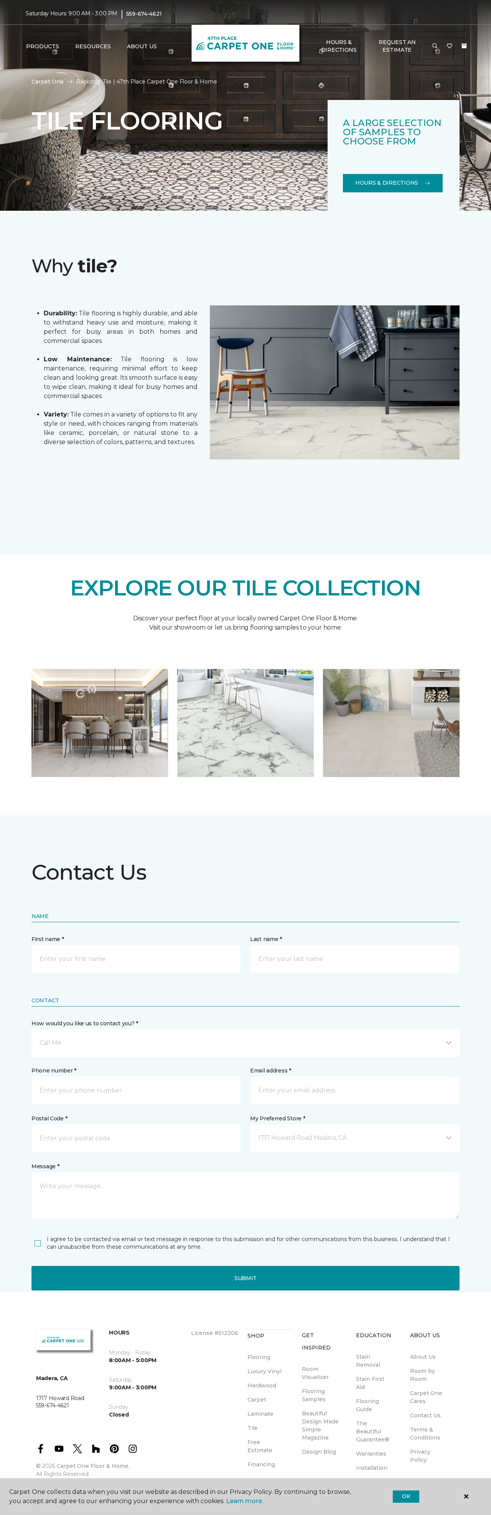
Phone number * (53, 1070)
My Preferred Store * (277, 1118)
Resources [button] (93, 46)
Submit (245, 1278)
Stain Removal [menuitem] (368, 1360)
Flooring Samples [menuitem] (314, 1395)
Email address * (270, 1070)
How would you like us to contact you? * (84, 1023)
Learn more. (244, 1501)
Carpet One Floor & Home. (93, 1466)
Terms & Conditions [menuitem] (425, 1433)
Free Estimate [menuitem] (259, 1446)
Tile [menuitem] (252, 1428)
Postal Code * (49, 1118)
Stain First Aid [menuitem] (370, 1383)
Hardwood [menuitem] (261, 1385)
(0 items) (464, 46)
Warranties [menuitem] (371, 1453)
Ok (406, 1496)
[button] (435, 46)
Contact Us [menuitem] (425, 1415)
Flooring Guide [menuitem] (367, 1405)
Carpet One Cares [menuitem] (426, 1397)
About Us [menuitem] (423, 1356)
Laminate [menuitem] (260, 1413)
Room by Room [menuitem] (422, 1374)
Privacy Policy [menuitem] (420, 1455)
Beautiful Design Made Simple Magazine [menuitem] (320, 1425)
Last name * (266, 939)
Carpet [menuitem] (256, 1399)
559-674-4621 (144, 13)
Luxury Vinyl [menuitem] (264, 1371)
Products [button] (42, 46)
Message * (45, 1166)
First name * (47, 939)
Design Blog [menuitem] (319, 1451)
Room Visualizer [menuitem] (315, 1373)
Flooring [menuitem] (258, 1357)
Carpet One (47, 81)
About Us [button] (142, 46)
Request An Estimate (397, 46)
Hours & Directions (339, 46)
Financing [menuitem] (261, 1464)
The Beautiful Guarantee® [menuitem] (372, 1431)
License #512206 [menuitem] (214, 1333)
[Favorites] (449, 46)
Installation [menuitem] (371, 1467)
